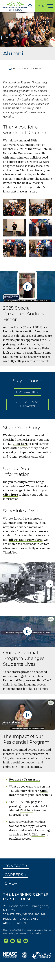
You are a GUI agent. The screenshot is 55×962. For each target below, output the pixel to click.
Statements (29, 918)
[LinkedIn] (12, 941)
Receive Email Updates (27, 404)
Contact (14, 866)
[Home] (15, 6)
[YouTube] (26, 941)
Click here (26, 810)
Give (9, 883)
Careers (14, 874)
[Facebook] (6, 941)
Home (16, 68)
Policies (9, 918)
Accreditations (15, 923)
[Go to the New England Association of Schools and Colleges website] (10, 955)
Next (49, 584)
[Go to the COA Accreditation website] (24, 955)
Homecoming (27, 391)
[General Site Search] (30, 5)
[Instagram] (19, 941)
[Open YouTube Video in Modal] (27, 286)
